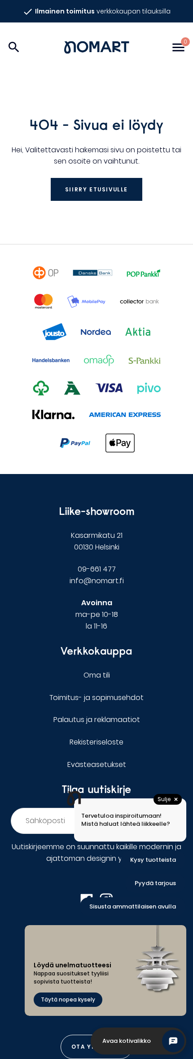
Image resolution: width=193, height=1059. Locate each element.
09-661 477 (97, 569)
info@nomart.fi (97, 581)
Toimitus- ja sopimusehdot (96, 697)
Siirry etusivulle (96, 189)
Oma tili (96, 675)
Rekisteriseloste (96, 742)
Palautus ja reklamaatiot (96, 719)
